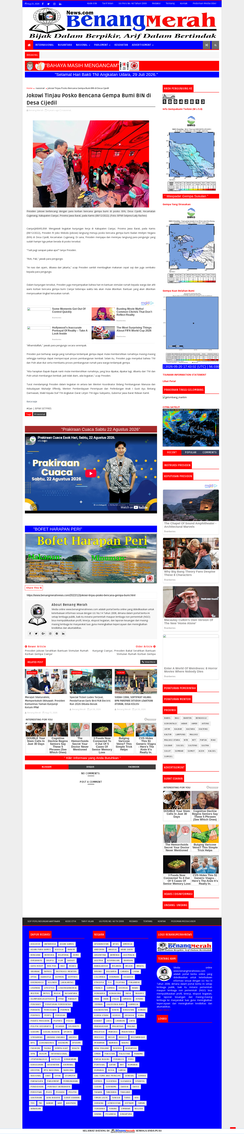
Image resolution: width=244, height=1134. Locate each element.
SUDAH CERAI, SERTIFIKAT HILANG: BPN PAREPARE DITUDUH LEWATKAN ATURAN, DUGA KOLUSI (134, 701)
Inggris (139, 993)
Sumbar (179, 751)
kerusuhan (37, 1065)
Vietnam (129, 1103)
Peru (131, 1059)
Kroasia (129, 1015)
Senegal (129, 1075)
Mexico (123, 1037)
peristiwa (36, 1092)
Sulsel (180, 745)
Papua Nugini (101, 1059)
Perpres (35, 1015)
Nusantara (71, 993)
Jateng (205, 723)
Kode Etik (92, 3)
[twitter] (48, 3)
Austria (98, 960)
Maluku (194, 734)
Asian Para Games (41, 949)
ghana (97, 1114)
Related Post (35, 662)
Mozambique (138, 1037)
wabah (49, 1103)
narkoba (69, 1070)
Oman (97, 1054)
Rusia (111, 1070)
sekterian (36, 1097)
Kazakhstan (101, 1010)
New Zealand (101, 1048)
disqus (90, 766)
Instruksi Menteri (66, 971)
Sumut (191, 751)
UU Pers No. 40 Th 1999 (111, 921)
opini (58, 1075)
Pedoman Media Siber (204, 3)
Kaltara (190, 729)
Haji (63, 966)
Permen (65, 1010)
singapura (126, 1114)
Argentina (100, 955)
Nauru (125, 1043)
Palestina (124, 1054)
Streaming (37, 1037)
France (98, 988)
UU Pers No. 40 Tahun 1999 (133, 3)
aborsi (73, 1037)
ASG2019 (35, 944)
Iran (105, 999)
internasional (59, 1054)
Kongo (142, 1010)
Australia (128, 955)
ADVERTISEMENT (141, 45)
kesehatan (53, 1065)
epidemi (76, 1043)
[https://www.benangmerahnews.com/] (184, 946)
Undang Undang (56, 1037)
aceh (201, 751)
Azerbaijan (113, 960)
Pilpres (58, 1021)
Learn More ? (164, 1009)
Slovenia (111, 1081)
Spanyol (140, 1081)
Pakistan (110, 1054)
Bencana (36, 955)
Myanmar (99, 1043)
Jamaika (127, 999)
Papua (203, 740)
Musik (57, 993)
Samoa (122, 1070)
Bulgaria (111, 971)
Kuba (141, 1015)
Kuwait (98, 1021)
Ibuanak (35, 971)
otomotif (70, 1075)
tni (40, 1103)
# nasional (39, 414)
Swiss (136, 1086)
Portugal (99, 1065)
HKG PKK (51, 966)
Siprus (98, 1081)
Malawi (131, 1026)
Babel (167, 718)
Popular (191, 452)
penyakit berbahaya (59, 1086)
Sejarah (59, 1026)
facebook (133, 766)
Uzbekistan (114, 1103)
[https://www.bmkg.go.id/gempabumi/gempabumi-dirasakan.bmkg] (191, 245)
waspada (71, 1103)
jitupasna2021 (39, 1059)
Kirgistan (128, 1010)
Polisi (69, 1021)
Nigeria (117, 1048)
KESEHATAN (121, 45)
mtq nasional (51, 1070)
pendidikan (37, 1086)
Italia (116, 999)
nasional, (66, 110)
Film (60, 960)
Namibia (113, 1043)
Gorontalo (170, 723)
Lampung (181, 734)
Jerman (98, 1004)
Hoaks (72, 966)
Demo (76, 955)
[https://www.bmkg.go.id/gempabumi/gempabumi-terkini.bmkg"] (191, 153)
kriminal (68, 1065)
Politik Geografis (41, 1026)
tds (33, 1103)
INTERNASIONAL (44, 45)
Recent (172, 452)
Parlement (101, 45)
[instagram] (54, 3)
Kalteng (203, 729)
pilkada (60, 1092)
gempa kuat (61, 1048)
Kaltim (167, 734)
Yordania (99, 1108)
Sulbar (168, 745)
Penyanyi (36, 1004)
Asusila (59, 949)
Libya (132, 1021)
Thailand (125, 1092)
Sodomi (35, 1032)
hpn (33, 1054)
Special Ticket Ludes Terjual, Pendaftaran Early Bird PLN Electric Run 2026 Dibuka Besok (90, 701)
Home (30, 88)
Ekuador (128, 977)
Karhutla (46, 977)
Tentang (170, 3)
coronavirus (46, 1043)
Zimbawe (126, 1108)
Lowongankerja (68, 988)
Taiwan (98, 1092)
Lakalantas (67, 982)
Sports (68, 1032)
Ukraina (99, 1103)
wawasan (36, 1108)
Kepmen (59, 977)
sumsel (168, 756)
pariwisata (37, 1081)
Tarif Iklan (107, 3)
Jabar (184, 723)
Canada (125, 971)
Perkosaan (50, 1010)
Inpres (48, 971)
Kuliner (52, 982)
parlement (53, 1081)
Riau (213, 740)
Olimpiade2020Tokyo (42, 999)
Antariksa (50, 944)
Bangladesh (101, 966)
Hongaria (99, 993)
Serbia (142, 1075)
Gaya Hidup (37, 966)
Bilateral (63, 955)
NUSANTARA (65, 45)
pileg (49, 1092)
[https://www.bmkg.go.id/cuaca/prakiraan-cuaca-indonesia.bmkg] (191, 427)
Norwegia (131, 1048)
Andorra (99, 949)
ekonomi (63, 1043)
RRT (122, 1065)
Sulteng (192, 745)
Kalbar (178, 729)
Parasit (72, 999)
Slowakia (126, 1081)
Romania (133, 1065)
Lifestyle (49, 988)
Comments (210, 452)
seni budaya (53, 1097)
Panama (138, 1054)
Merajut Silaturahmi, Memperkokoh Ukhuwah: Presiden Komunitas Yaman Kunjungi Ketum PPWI (45, 702)
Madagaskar (101, 1026)
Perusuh (60, 1015)
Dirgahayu (36, 960)
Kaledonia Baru (115, 1004)
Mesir (111, 1037)
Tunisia (116, 1097)
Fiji (110, 982)
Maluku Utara (172, 740)
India (128, 993)
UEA (137, 1097)
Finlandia (134, 982)
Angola (113, 949)
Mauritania (128, 1032)
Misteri (35, 993)
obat (48, 1075)
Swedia (124, 1086)
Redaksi (156, 3)
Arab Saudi (127, 949)
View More (150, 661)
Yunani (113, 1108)
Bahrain (128, 960)
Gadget (71, 960)
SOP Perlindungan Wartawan (44, 921)
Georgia (123, 988)
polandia (111, 1114)
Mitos (46, 993)
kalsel (212, 751)
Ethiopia (99, 982)
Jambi (194, 723)
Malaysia (99, 1032)
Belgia (129, 966)
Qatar (112, 1065)
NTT (194, 740)
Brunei (98, 971)
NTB (186, 740)
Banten (188, 718)
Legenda (35, 988)
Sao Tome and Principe (107, 1075)
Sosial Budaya (51, 1032)
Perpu (47, 1015)
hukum (120, 672)
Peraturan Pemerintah (58, 1004)
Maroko (113, 1032)
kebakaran (70, 1059)
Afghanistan (101, 944)
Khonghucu (37, 982)
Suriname (111, 1086)
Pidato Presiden (40, 1021)
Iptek (34, 977)
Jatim (167, 729)
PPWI (61, 999)
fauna (47, 1048)
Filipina (120, 982)
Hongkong (115, 993)
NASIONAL (82, 45)
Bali (177, 718)
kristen (35, 1070)
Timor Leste (101, 1097)
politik (73, 1092)
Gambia (111, 988)
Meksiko (99, 1037)
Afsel (116, 944)
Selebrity (73, 1026)
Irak (96, 999)
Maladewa (117, 1026)
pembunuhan (70, 1081)
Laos (109, 1021)
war (60, 1103)
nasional (40, 88)
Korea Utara (101, 1015)
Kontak (183, 3)
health (75, 1048)
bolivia (139, 1108)
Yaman (141, 1103)
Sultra (205, 745)
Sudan (98, 1086)
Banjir (71, 949)
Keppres (73, 977)
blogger (46, 766)
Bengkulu (201, 718)
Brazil (140, 966)
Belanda (116, 966)
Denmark (114, 977)
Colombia (99, 977)
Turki (127, 1097)
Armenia (115, 955)
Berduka (49, 955)
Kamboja (133, 1004)
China (136, 971)
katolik (55, 1059)
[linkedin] (60, 3)
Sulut (167, 751)
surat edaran (72, 1097)
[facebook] (42, 3)
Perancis (119, 1059)
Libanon (120, 1021)
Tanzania (111, 1092)
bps (33, 1043)
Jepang (139, 999)
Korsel (117, 1015)
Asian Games (67, 944)
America (127, 944)
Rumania (99, 1070)
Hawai (135, 988)
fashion (35, 1048)
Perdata (35, 1010)
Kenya (115, 1010)
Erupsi (50, 960)
